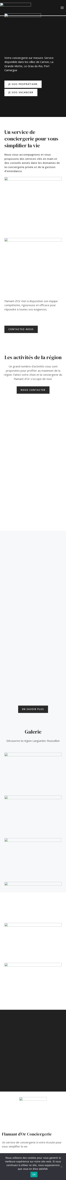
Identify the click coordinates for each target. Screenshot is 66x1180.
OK (34, 1174)
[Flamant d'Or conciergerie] (15, 7)
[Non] (61, 1166)
